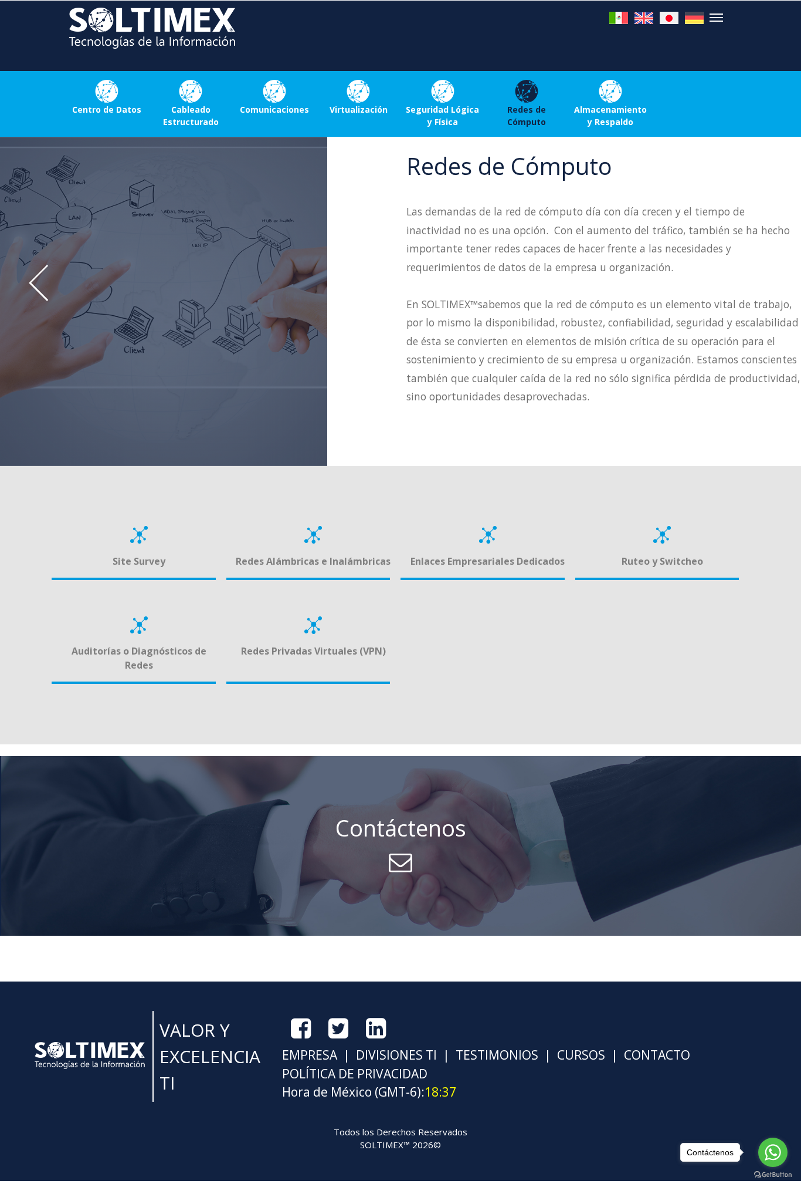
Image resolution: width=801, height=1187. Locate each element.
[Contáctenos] (400, 932)
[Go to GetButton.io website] (773, 1175)
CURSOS (579, 1055)
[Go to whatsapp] (773, 1152)
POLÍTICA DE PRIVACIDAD (354, 1073)
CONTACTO (655, 1055)
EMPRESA (309, 1055)
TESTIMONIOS (495, 1055)
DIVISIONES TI (395, 1055)
